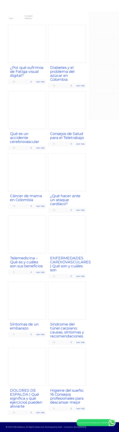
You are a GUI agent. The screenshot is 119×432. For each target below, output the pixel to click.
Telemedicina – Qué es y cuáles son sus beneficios (26, 262)
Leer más (40, 82)
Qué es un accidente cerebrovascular (24, 137)
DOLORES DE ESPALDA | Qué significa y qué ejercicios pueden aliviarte (26, 398)
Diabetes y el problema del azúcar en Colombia (62, 73)
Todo (10, 18)
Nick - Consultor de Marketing (72, 427)
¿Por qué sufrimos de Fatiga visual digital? (26, 71)
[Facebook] (103, 427)
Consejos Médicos (29, 17)
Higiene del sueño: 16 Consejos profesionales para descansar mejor (67, 396)
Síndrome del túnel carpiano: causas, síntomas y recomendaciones (67, 330)
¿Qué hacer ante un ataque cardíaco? (65, 200)
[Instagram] (109, 427)
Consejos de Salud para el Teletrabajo (67, 135)
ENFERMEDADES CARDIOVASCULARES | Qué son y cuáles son (70, 264)
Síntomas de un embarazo (24, 326)
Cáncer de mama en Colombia (26, 198)
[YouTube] (106, 427)
